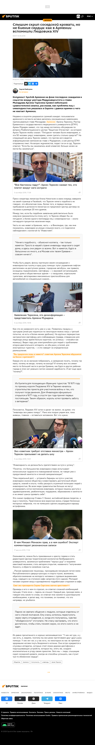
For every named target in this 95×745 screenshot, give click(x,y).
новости (5, 693)
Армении (51, 121)
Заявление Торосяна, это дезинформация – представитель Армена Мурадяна (39, 316)
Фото (67, 693)
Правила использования (19, 712)
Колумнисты (35, 662)
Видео (89, 693)
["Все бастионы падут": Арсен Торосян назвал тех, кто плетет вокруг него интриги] (47, 167)
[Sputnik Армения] (11, 18)
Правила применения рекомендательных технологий (71, 715)
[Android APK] (8, 725)
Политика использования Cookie (38, 715)
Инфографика (78, 693)
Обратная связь (7, 718)
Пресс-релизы (49, 712)
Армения (26, 662)
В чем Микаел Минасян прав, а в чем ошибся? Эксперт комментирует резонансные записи (46, 544)
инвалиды (45, 662)
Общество (17, 662)
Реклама (40, 712)
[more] (79, 192)
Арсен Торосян (56, 662)
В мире (48, 693)
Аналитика (58, 693)
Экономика (26, 693)
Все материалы (23, 92)
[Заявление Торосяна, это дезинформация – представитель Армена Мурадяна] (47, 297)
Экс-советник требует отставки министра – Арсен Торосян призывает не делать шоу (43, 453)
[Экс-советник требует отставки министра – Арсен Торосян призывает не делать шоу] (47, 433)
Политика (38, 693)
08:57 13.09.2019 (19, 36)
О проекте (5, 712)
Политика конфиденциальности (13, 715)
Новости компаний (63, 712)
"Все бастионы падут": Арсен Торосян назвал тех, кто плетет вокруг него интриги (45, 186)
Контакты (32, 712)
